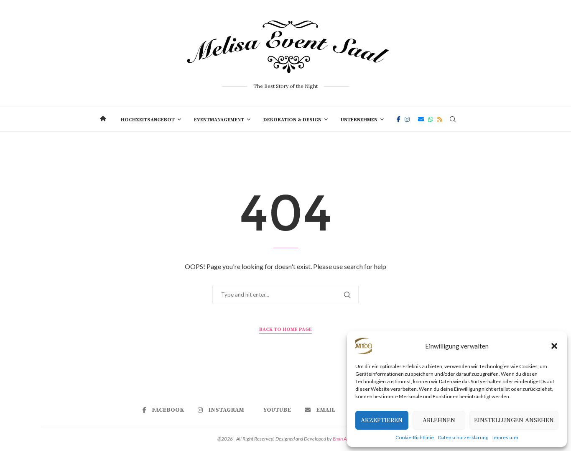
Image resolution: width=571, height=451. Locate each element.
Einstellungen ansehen (514, 420)
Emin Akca (343, 439)
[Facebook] (398, 119)
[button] (554, 346)
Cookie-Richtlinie (414, 437)
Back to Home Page (285, 329)
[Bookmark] (467, 119)
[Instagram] (407, 119)
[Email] (421, 119)
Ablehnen (439, 420)
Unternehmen (359, 120)
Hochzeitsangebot (148, 120)
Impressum (505, 437)
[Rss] (439, 119)
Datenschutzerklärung (463, 437)
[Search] (453, 119)
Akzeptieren (382, 420)
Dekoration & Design (292, 120)
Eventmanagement (219, 120)
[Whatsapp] (430, 119)
